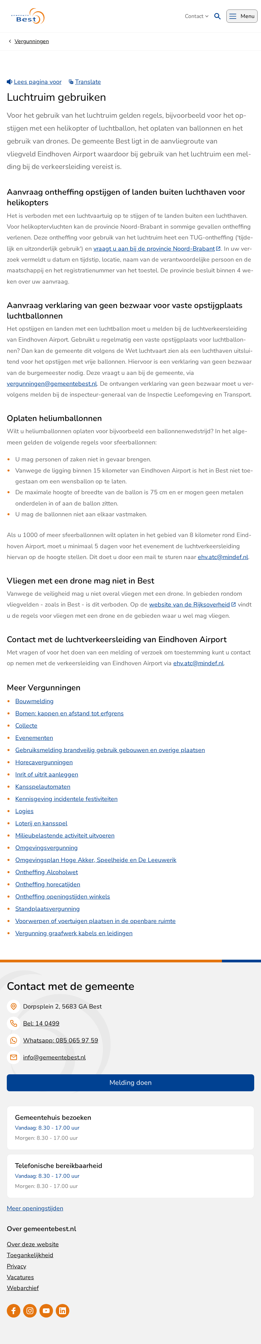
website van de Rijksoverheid (192, 604)
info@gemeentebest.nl (54, 1057)
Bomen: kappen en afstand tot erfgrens (69, 713)
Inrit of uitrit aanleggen (46, 774)
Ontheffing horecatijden (47, 884)
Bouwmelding (34, 701)
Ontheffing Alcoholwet (46, 872)
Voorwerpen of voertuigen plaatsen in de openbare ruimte (95, 921)
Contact (194, 16)
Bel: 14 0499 (41, 1023)
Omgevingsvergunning (46, 848)
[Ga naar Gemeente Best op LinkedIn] (62, 1311)
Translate (88, 82)
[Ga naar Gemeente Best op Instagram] (30, 1311)
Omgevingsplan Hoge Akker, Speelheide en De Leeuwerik (95, 860)
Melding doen (130, 1082)
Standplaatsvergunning (47, 909)
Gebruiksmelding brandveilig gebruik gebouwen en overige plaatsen (110, 750)
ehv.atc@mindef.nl (223, 557)
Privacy (16, 1266)
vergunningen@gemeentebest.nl (52, 384)
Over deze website (33, 1244)
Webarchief (23, 1288)
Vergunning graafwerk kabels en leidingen (74, 933)
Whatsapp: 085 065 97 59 (60, 1040)
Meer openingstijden (35, 1208)
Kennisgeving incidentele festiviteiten (66, 799)
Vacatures (20, 1277)
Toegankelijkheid (30, 1255)
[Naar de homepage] (28, 16)
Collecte (26, 726)
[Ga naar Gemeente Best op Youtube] (46, 1311)
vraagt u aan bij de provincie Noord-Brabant (157, 249)
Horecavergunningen (44, 762)
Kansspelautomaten (42, 787)
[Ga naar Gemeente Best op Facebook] (13, 1311)
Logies (24, 811)
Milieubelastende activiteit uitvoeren (65, 835)
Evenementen (34, 738)
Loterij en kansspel (41, 823)
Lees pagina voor (38, 82)
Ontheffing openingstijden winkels (62, 896)
